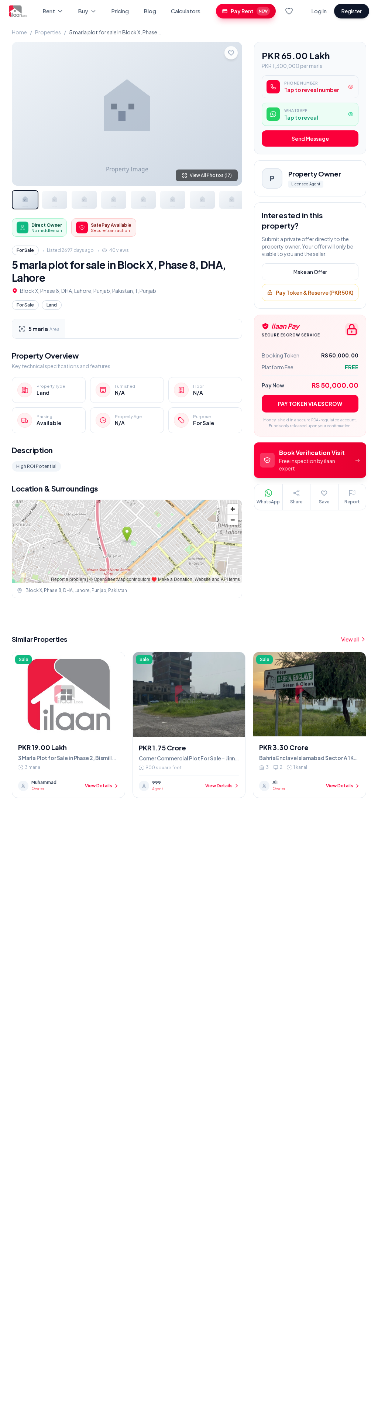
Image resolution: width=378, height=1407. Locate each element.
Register (351, 11)
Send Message (310, 138)
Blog (150, 10)
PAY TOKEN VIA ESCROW (310, 403)
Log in (319, 10)
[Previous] (23, 113)
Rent (48, 10)
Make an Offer (310, 271)
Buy (83, 10)
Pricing (120, 10)
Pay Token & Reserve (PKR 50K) (314, 292)
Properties (48, 32)
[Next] (230, 113)
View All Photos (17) (211, 175)
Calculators (185, 10)
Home (19, 32)
